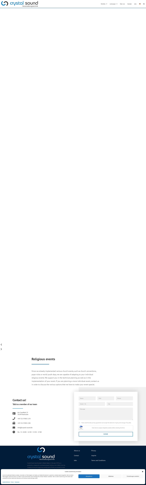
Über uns (122, 4)
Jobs (135, 4)
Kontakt (129, 4)
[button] (142, 471)
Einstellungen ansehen (133, 476)
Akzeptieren (89, 476)
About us (77, 451)
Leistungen (113, 4)
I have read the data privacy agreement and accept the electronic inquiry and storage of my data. (106, 422)
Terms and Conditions (98, 460)
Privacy (12, 482)
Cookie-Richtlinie (6, 482)
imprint (93, 455)
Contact (76, 455)
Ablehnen (111, 476)
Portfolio (103, 4)
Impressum (17, 482)
